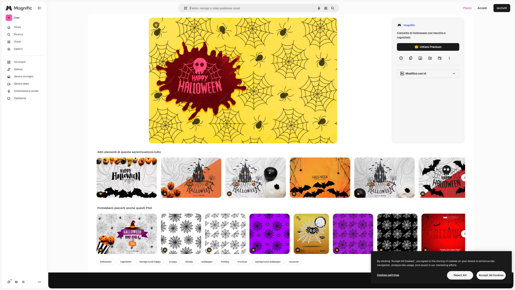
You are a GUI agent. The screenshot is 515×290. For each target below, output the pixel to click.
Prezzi (467, 8)
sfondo (189, 261)
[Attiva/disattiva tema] (23, 282)
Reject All (460, 275)
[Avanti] (464, 177)
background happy (150, 261)
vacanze (294, 261)
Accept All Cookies (491, 275)
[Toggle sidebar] (39, 8)
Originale (175, 25)
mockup (242, 261)
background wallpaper (268, 261)
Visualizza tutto (150, 152)
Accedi (482, 8)
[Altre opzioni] (449, 58)
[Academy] (16, 282)
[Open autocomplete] (184, 8)
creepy (173, 261)
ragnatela (125, 261)
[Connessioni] (9, 282)
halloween (106, 261)
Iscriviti (502, 8)
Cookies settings (388, 275)
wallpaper (207, 261)
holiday (225, 261)
